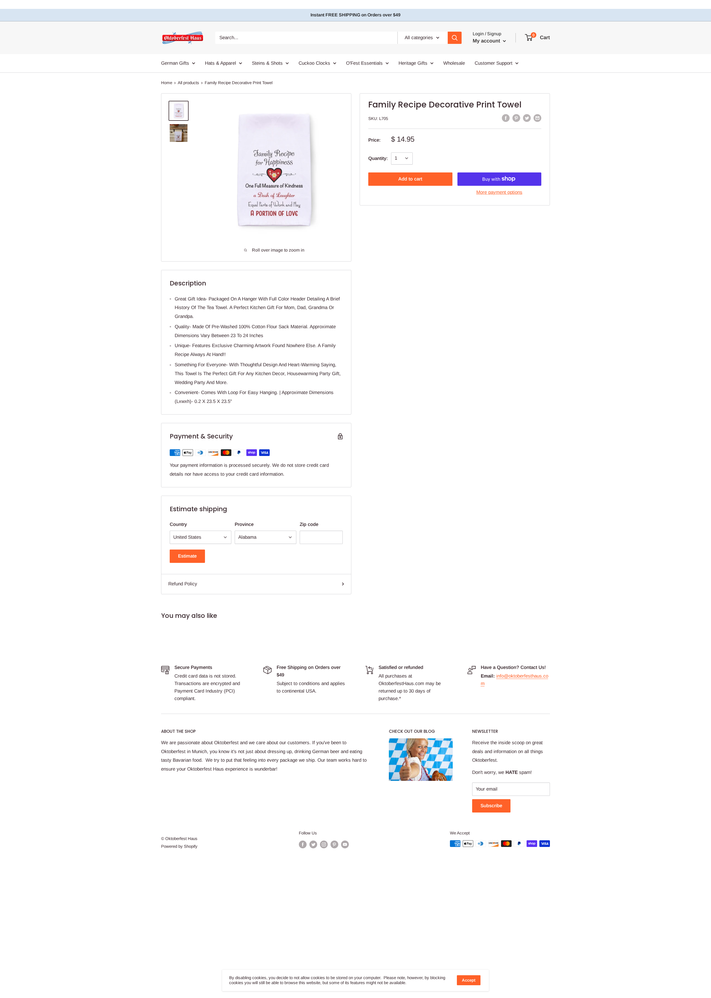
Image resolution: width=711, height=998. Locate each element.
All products (188, 82)
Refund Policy (182, 583)
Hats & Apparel (220, 63)
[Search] (455, 38)
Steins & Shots (267, 63)
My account (487, 41)
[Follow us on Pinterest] (334, 844)
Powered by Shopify (179, 846)
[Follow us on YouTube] (345, 844)
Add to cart (410, 178)
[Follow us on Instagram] (324, 844)
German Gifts (175, 63)
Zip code (309, 524)
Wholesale (454, 63)
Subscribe (491, 805)
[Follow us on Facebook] (303, 844)
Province (244, 524)
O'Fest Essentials (364, 63)
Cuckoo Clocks (314, 63)
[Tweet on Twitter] (527, 118)
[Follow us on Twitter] (313, 844)
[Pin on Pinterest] (516, 118)
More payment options (499, 192)
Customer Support (493, 63)
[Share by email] (537, 118)
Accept (468, 980)
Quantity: (378, 158)
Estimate (187, 556)
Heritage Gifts (413, 63)
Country (178, 524)
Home (166, 82)
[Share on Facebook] (506, 118)
